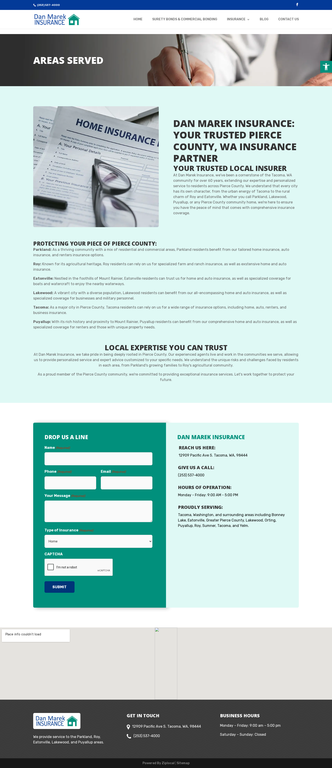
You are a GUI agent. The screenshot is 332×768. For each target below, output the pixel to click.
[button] (297, 5)
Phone (57, 471)
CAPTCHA (53, 554)
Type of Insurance (68, 530)
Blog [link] (264, 19)
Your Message (64, 496)
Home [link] (138, 19)
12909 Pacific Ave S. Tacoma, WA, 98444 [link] (213, 455)
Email (113, 471)
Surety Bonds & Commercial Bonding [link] (184, 19)
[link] (326, 67)
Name (57, 447)
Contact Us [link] (288, 19)
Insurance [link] (236, 19)
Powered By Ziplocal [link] (159, 763)
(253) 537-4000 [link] (48, 5)
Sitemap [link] (183, 763)
